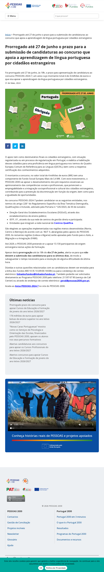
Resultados (62, 528)
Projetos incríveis (16, 528)
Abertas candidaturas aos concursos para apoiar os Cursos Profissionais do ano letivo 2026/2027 (28, 347)
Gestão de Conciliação (18, 522)
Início (8, 34)
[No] (100, 564)
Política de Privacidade (56, 568)
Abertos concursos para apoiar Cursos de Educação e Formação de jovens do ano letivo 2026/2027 (29, 358)
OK (41, 568)
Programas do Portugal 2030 (71, 533)
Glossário (12, 539)
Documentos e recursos (69, 539)
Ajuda (10, 545)
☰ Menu (11, 16)
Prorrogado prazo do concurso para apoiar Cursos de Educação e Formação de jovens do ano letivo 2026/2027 (29, 308)
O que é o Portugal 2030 (69, 522)
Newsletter (13, 533)
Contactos (12, 516)
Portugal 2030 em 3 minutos (71, 516)
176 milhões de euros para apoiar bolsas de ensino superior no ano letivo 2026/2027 (29, 319)
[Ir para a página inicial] (15, 6)
